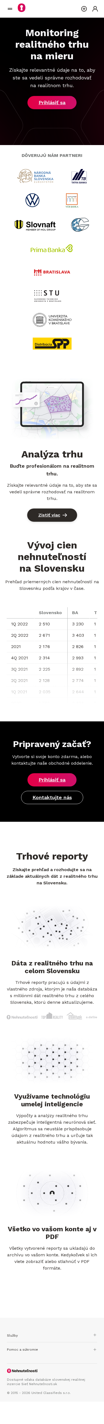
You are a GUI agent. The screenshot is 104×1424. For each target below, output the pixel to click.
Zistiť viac (49, 515)
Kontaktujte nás (52, 797)
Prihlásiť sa (52, 102)
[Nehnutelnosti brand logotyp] (10, 8)
